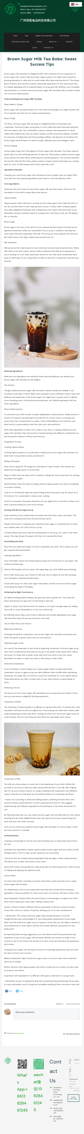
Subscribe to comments (73, 1034)
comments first (73, 1004)
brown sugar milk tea (29, 390)
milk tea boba (32, 124)
